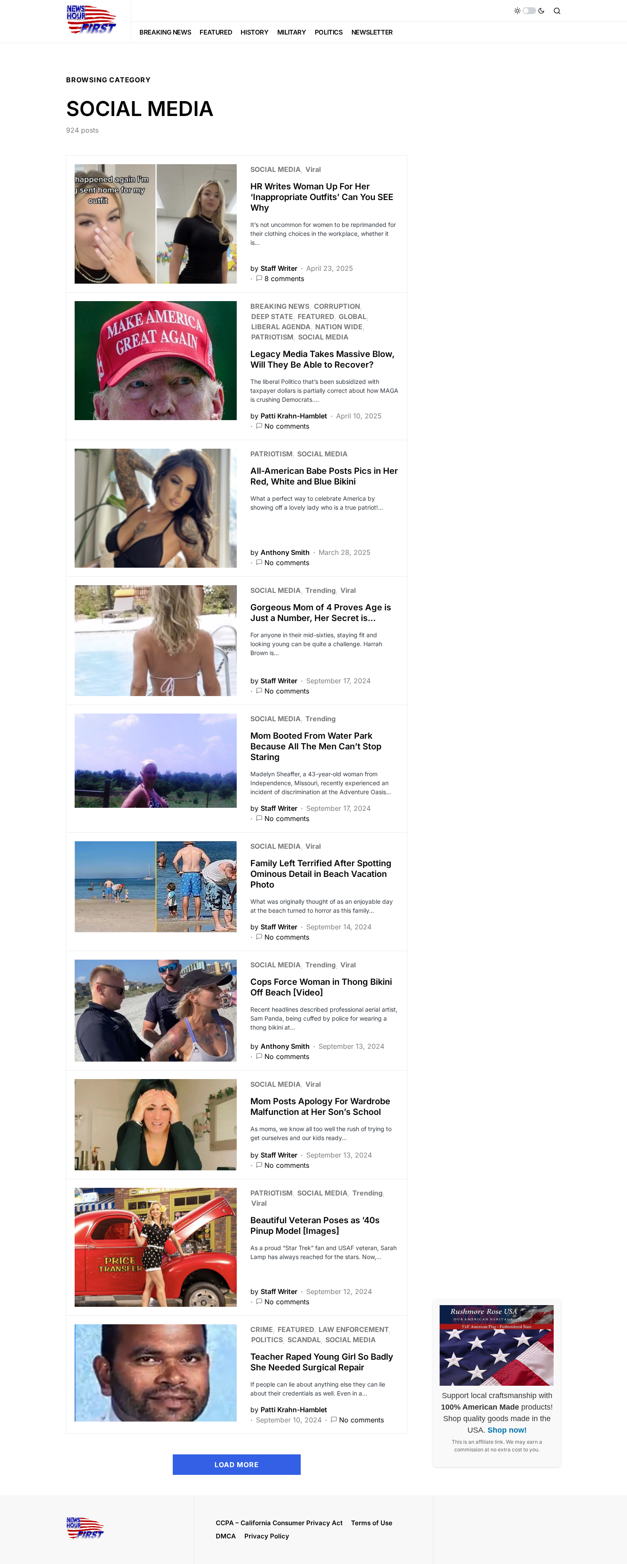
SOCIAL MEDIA (275, 169)
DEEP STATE (272, 316)
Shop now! (507, 1429)
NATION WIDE (339, 326)
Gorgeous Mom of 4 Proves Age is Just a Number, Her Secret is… (320, 612)
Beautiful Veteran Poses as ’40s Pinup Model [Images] (315, 1225)
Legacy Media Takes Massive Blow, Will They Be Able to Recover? (322, 359)
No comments (286, 426)
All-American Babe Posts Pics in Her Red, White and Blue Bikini (324, 476)
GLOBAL (352, 316)
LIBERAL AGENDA (281, 326)
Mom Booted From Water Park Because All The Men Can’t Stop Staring (315, 746)
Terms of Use (371, 1523)
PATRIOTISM (272, 337)
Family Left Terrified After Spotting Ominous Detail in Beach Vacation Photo (321, 874)
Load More (236, 1464)
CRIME (261, 1329)
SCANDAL (304, 1339)
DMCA (226, 1536)
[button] (529, 10)
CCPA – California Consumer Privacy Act (279, 1523)
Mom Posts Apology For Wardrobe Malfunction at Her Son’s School (320, 1106)
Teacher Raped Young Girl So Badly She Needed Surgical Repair (321, 1362)
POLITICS (267, 1339)
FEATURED (316, 316)
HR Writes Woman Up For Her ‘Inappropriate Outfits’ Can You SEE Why (321, 197)
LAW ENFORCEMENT (354, 1329)
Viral (313, 169)
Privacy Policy (266, 1536)
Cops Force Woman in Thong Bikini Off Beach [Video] (321, 987)
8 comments (284, 278)
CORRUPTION (337, 306)
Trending (320, 590)
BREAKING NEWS (279, 306)
